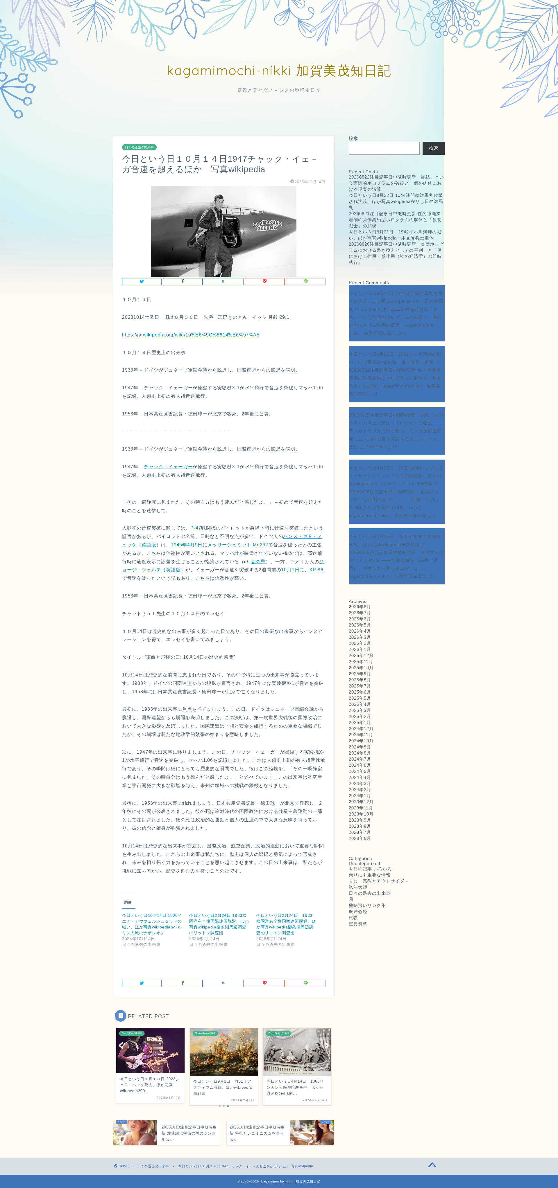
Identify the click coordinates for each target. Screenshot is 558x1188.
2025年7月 (360, 685)
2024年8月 (360, 752)
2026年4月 (360, 631)
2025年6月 (360, 692)
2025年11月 (361, 661)
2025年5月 (360, 698)
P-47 (195, 527)
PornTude (376, 446)
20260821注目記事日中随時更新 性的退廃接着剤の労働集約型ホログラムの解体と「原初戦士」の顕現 (395, 219)
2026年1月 (360, 649)
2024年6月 (360, 765)
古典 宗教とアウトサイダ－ (379, 881)
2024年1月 (360, 795)
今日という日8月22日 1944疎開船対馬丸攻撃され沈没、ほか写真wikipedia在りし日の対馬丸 (396, 201)
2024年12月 (361, 728)
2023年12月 (361, 801)
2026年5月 (360, 624)
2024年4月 (360, 777)
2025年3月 (360, 710)
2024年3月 (360, 783)
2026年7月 (360, 612)
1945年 (179, 544)
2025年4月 (360, 704)
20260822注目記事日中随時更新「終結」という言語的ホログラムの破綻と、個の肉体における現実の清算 (396, 183)
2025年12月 (361, 655)
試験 (353, 917)
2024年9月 (360, 746)
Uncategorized (364, 863)
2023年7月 (360, 832)
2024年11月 (361, 734)
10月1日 (290, 569)
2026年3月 (360, 637)
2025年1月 (360, 722)
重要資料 (358, 923)
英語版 (149, 544)
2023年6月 (360, 838)
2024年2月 (360, 789)
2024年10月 (361, 740)
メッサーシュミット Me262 (238, 544)
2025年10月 (361, 667)
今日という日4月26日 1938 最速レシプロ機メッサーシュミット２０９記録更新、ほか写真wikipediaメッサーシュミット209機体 (396, 475)
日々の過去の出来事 (139, 147)
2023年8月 (360, 826)
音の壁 (258, 561)
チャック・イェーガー (168, 466)
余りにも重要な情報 (370, 874)
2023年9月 (360, 820)
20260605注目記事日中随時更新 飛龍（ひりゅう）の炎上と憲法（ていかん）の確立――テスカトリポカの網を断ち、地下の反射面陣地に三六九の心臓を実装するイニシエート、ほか (396, 431)
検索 (353, 138)
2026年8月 (360, 606)
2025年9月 (360, 673)
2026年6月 (360, 618)
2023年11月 (361, 807)
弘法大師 (360, 887)
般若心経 (358, 911)
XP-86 (316, 569)
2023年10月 (361, 813)
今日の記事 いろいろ (370, 868)
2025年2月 (360, 716)
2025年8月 (360, 679)
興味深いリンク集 (367, 905)
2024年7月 (360, 759)
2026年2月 (360, 643)
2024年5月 (360, 771)
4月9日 (195, 544)
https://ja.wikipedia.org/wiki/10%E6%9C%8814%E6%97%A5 (191, 334)
